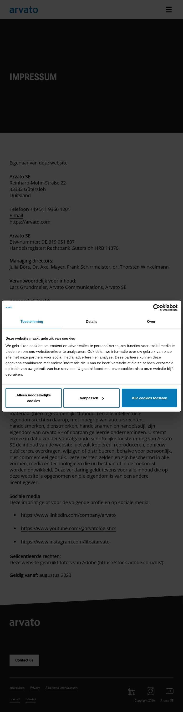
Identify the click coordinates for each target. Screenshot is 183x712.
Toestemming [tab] (31, 321)
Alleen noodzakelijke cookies (33, 398)
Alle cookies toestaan (149, 398)
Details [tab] (91, 321)
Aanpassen (89, 398)
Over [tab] (151, 321)
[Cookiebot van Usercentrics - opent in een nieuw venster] (157, 307)
